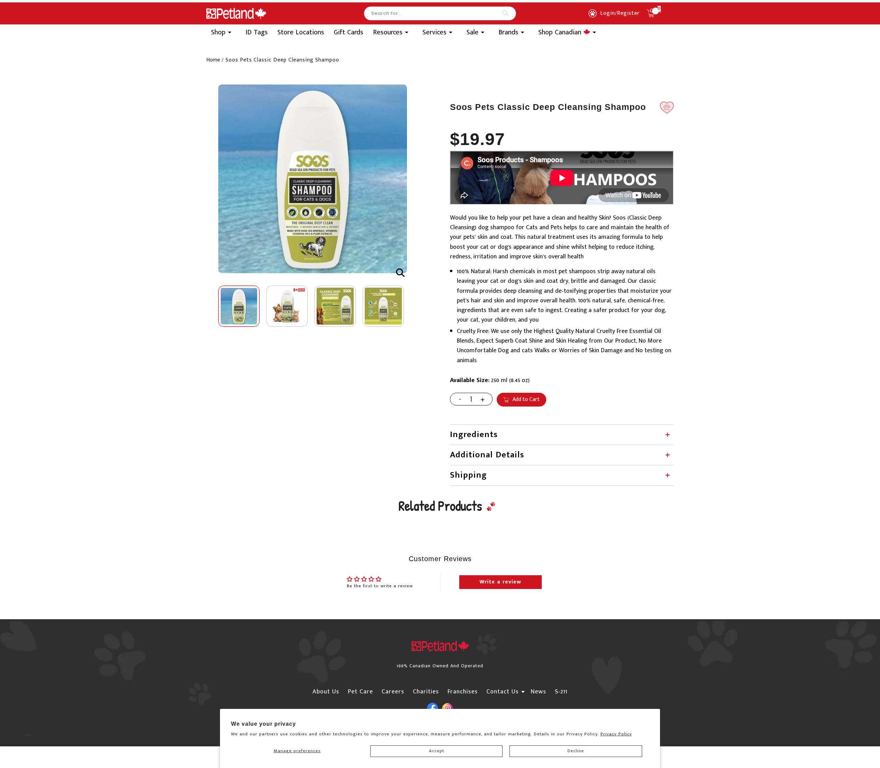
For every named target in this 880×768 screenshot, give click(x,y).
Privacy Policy (616, 734)
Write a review (500, 582)
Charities (426, 692)
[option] (312, 179)
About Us (325, 692)
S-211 (561, 692)
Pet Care (360, 692)
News (538, 692)
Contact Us (502, 692)
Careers (393, 692)
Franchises (463, 692)
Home (213, 60)
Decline (576, 751)
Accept (436, 751)
